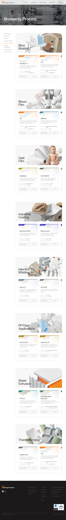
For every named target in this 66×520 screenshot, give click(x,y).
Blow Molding (7, 34)
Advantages (52, 2)
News (42, 498)
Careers (42, 500)
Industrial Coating (8, 41)
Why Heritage (43, 2)
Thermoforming (8, 51)
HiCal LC (23, 287)
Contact (61, 2)
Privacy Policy (54, 493)
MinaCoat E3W (25, 231)
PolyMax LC (24, 63)
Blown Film (6, 36)
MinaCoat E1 (45, 231)
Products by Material (32, 487)
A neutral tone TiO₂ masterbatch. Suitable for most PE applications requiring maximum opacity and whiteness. (49, 290)
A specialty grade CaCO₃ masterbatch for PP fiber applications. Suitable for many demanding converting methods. (28, 345)
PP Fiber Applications (7, 46)
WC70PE (44, 287)
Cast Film (6, 38)
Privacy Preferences (55, 496)
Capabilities (34, 2)
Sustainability (44, 496)
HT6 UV (22, 399)
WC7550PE (45, 176)
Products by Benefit (32, 491)
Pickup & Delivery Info (56, 491)
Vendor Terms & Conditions (57, 489)
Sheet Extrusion (8, 49)
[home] (8, 2)
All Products (30, 493)
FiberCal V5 (45, 342)
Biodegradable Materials (46, 397)
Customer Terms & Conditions (57, 487)
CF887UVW (24, 455)
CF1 (42, 62)
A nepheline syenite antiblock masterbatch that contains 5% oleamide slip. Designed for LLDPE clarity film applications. (49, 122)
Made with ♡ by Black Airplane (58, 514)
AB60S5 (44, 119)
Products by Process (32, 489)
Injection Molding (9, 43)
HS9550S (23, 176)
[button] (26, 2)
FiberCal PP (24, 342)
